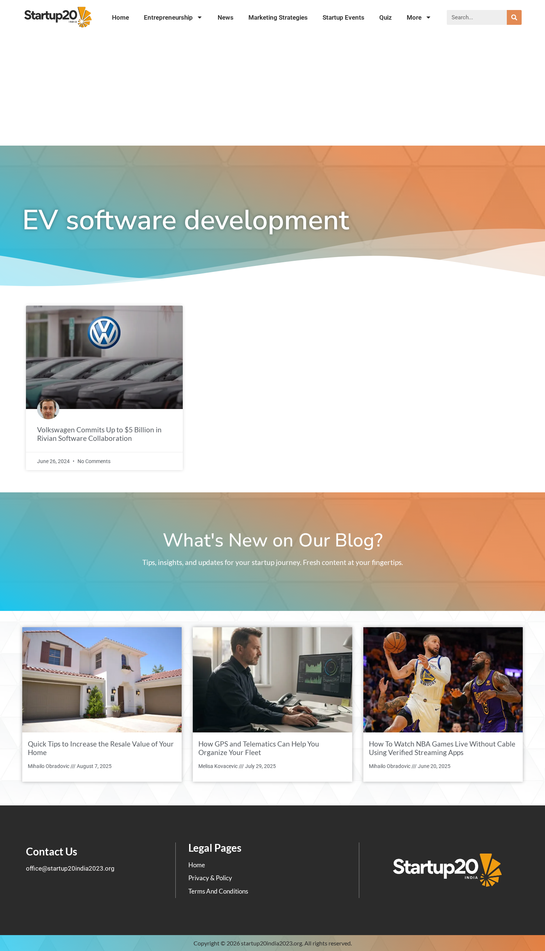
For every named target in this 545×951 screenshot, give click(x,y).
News (226, 17)
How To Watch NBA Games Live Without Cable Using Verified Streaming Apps (442, 748)
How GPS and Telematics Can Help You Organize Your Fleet (258, 748)
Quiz (385, 17)
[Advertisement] (272, 90)
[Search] (514, 17)
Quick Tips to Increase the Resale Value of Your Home (101, 748)
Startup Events (343, 17)
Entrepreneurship (168, 17)
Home (120, 17)
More (414, 17)
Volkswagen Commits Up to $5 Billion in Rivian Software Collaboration (99, 433)
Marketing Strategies (278, 17)
